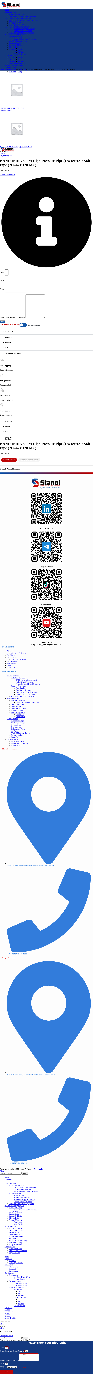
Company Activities (16, 16)
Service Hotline (19, 63)
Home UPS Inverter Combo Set (27, 702)
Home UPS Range (18, 700)
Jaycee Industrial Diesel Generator (26, 20)
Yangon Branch (19, 34)
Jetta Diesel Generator (21, 27)
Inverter (21, 52)
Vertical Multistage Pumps (20, 733)
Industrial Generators (16, 14)
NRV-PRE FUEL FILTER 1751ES (13, 108)
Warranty (8, 337)
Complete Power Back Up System (23, 696)
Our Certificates (12, 661)
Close (2, 1171)
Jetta (19, 50)
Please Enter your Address (9, 1360)
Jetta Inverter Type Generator (24, 29)
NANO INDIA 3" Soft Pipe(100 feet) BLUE (16, 147)
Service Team (18, 46)
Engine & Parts (16, 745)
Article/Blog (11, 663)
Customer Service (15, 36)
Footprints (12, 23)
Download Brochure (13, 353)
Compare (8, 1316)
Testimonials (13, 25)
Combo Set (18, 51)
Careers (9, 665)
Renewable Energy (14, 698)
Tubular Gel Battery (18, 708)
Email (2, 281)
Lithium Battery (14, 47)
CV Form (3, 1367)
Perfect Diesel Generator (22, 18)
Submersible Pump (16, 65)
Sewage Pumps (16, 727)
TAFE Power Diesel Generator (25, 16)
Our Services (11, 657)
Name (2, 272)
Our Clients (11, 655)
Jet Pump (12, 67)
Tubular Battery (17, 706)
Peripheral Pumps (15, 57)
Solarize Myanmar (15, 49)
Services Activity (20, 55)
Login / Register (10, 1318)
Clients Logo (13, 21)
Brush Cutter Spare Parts (20, 743)
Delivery (8, 348)
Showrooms (13, 30)
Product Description (13, 332)
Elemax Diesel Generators (23, 31)
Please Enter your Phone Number (12, 1351)
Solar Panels (18, 53)
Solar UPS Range (17, 704)
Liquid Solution (12, 719)
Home (2, 69)
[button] (46, 331)
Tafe (19, 48)
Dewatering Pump (15, 72)
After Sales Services (16, 43)
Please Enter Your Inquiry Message (13, 317)
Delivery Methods (20, 41)
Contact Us (11, 667)
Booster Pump (14, 61)
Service (8, 343)
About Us (12, 14)
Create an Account (6, 1336)
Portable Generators (18, 686)
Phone (2, 289)
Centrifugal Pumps (15, 59)
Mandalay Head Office (22, 32)
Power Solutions (13, 676)
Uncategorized (10, 69)
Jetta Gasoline (19, 25)
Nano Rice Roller (17, 741)
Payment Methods (20, 39)
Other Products (12, 739)
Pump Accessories (17, 737)
